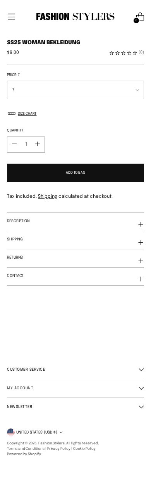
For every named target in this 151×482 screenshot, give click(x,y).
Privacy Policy (58, 449)
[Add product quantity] (14, 144)
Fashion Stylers (51, 443)
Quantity (15, 130)
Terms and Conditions (26, 449)
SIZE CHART (27, 114)
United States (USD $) (36, 432)
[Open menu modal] (11, 17)
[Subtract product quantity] (38, 144)
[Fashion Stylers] (75, 17)
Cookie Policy (84, 449)
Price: (13, 75)
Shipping (47, 196)
